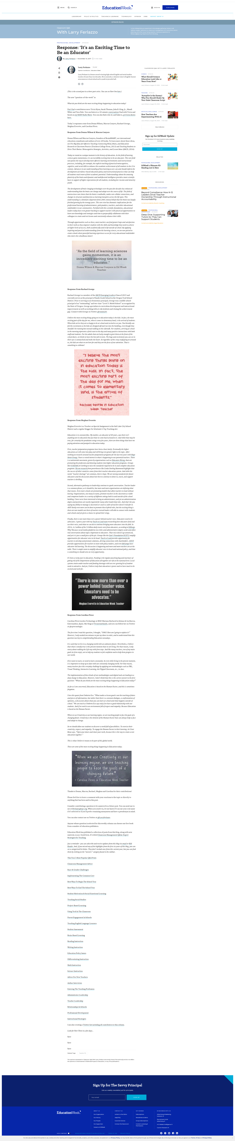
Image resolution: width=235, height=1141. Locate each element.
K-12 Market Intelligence (164, 1124)
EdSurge (132, 527)
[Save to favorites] (59, 73)
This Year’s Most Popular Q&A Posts (81, 858)
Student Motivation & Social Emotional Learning (86, 893)
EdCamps (125, 543)
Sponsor (155, 212)
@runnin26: (102, 311)
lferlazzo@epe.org (79, 808)
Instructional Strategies (76, 1019)
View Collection (159, 127)
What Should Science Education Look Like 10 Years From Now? (151, 79)
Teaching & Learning (110, 16)
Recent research (81, 468)
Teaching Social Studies (76, 899)
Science (144, 74)
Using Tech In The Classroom (79, 911)
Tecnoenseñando (100, 623)
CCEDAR (74, 466)
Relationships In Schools (77, 1007)
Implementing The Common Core (80, 875)
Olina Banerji (145, 171)
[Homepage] (117, 7)
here (119, 91)
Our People (97, 1120)
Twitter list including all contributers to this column (103, 1024)
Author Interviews (74, 983)
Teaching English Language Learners (82, 923)
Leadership (76, 16)
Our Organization (99, 1114)
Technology (126, 16)
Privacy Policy (125, 1133)
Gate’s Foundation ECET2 (119, 535)
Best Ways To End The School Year (81, 887)
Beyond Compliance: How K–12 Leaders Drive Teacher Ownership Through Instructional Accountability (158, 195)
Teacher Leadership (75, 1001)
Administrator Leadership (77, 995)
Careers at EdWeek (99, 1127)
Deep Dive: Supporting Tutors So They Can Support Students (153, 217)
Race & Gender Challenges (78, 869)
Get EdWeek (140, 1111)
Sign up (136, 1097)
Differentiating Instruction (78, 959)
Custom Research (162, 1127)
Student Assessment (75, 929)
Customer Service (120, 1120)
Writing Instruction (75, 947)
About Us (97, 1111)
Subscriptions (140, 1114)
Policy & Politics (91, 16)
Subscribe (170, 7)
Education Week (96, 70)
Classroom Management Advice (80, 864)
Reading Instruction (75, 941)
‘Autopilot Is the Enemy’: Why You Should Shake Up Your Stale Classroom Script (153, 97)
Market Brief (156, 16)
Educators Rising (118, 460)
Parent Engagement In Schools (79, 917)
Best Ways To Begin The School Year (81, 881)
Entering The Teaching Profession (80, 989)
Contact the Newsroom (122, 1124)
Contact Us (119, 1111)
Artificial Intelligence (149, 111)
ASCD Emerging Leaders (105, 295)
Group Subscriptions (142, 1120)
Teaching (144, 92)
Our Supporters (98, 1124)
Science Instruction (75, 971)
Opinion (137, 16)
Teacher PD (82, 1053)
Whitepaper (145, 189)
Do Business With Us (164, 1111)
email (124, 843)
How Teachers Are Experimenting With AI (151, 115)
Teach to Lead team (100, 521)
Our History (97, 1117)
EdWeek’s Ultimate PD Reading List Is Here (151, 166)
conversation (113, 112)
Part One (70, 109)
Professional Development (68, 42)
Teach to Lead (106, 538)
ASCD (131, 541)
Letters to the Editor (121, 1114)
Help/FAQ (117, 1117)
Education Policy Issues (76, 953)
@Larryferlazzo (103, 817)
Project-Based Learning (76, 905)
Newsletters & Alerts (142, 1117)
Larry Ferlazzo (70, 59)
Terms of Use (112, 1133)
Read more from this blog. (150, 34)
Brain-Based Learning (76, 935)
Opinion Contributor (84, 70)
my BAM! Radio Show (83, 115)
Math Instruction (74, 965)
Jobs (146, 16)
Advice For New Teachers (77, 977)
